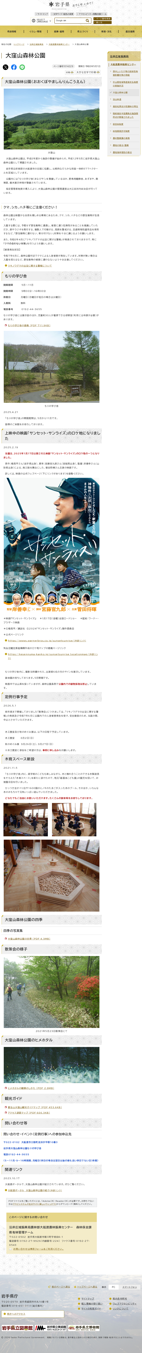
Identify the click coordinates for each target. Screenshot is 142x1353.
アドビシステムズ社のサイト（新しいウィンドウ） (34, 1204)
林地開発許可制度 (121, 131)
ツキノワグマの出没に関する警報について (30, 266)
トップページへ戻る (87, 1287)
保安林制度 (118, 124)
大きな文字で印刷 (86, 72)
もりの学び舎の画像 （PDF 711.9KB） (29, 325)
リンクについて (121, 1309)
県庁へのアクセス (16, 1314)
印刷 (68, 72)
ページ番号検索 (103, 19)
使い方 (99, 22)
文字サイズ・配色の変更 (63, 14)
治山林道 (117, 99)
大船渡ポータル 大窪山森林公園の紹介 (35, 1190)
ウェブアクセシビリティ (125, 1304)
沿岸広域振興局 (36, 44)
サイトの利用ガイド (91, 1309)
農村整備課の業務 (121, 138)
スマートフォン (129, 1287)
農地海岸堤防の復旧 (122, 152)
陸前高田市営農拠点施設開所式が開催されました (125, 115)
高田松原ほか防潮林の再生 (125, 106)
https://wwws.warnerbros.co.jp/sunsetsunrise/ (47, 641)
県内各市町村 (120, 1299)
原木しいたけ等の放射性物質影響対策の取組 (125, 73)
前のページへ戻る (61, 1287)
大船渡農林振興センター (59, 44)
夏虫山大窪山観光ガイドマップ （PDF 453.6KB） (35, 1107)
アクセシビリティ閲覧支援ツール (92, 14)
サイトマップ (42, 14)
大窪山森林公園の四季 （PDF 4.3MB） (29, 939)
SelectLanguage (42, 21)
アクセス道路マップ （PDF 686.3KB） (29, 1113)
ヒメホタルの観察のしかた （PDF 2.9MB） (31, 1088)
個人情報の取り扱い (92, 1304)
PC (113, 1287)
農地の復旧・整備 (121, 145)
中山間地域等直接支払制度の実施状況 (125, 84)
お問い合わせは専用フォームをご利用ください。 (38, 1249)
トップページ (19, 44)
